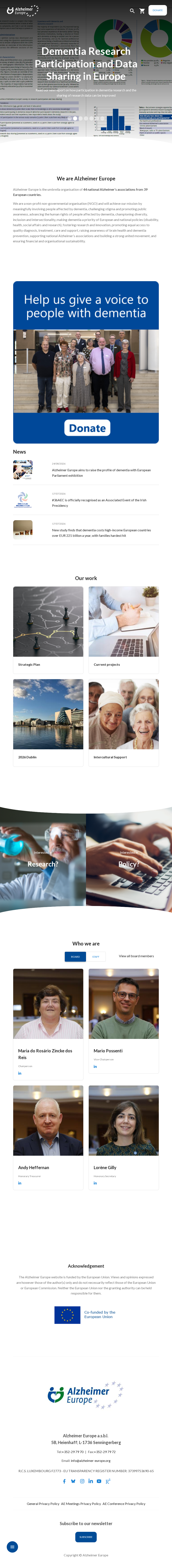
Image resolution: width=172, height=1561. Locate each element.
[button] (132, 13)
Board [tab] (75, 956)
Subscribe (86, 1537)
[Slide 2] (75, 118)
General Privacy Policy (43, 1504)
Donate (158, 10)
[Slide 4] (86, 118)
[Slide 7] (102, 118)
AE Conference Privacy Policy (124, 1504)
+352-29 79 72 (105, 1452)
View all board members (136, 956)
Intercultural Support (110, 757)
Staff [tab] (95, 956)
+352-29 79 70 (72, 1452)
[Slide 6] (97, 118)
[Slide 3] (80, 118)
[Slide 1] (70, 118)
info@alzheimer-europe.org (91, 1461)
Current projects (107, 664)
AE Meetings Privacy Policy (81, 1504)
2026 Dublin (27, 757)
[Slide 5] (91, 118)
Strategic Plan (29, 664)
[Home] (18, 11)
